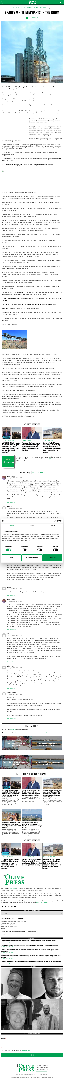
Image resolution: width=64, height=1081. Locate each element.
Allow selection (32, 558)
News (18, 416)
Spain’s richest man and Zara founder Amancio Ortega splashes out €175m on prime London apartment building (31, 446)
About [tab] (53, 525)
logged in (13, 730)
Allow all (52, 558)
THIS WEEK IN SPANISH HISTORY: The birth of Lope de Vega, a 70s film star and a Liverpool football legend (29, 945)
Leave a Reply (39, 472)
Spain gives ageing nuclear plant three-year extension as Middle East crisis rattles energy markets (32, 825)
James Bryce (34, 17)
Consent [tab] (11, 525)
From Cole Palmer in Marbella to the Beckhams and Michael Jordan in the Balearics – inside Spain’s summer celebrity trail (30, 950)
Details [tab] (32, 525)
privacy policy (26, 1050)
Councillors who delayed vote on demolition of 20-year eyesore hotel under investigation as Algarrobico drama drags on (31, 956)
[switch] (24, 550)
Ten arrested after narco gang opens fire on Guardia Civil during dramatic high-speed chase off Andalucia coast (31, 961)
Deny (12, 558)
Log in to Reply (11, 502)
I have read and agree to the (17, 1050)
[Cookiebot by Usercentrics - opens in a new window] (55, 521)
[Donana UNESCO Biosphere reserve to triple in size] (47, 743)
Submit (32, 1055)
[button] (61, 913)
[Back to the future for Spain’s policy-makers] (17, 743)
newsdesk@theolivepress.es (51, 459)
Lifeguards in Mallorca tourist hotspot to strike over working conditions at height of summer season (28, 940)
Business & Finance (33, 7)
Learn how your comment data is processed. (41, 733)
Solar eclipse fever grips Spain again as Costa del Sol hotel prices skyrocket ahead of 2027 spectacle (11, 825)
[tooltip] (2, 906)
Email (3, 1038)
